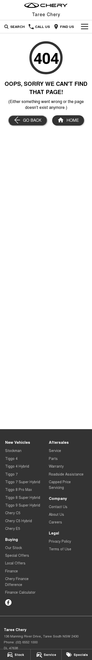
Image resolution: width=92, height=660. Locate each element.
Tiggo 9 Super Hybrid (22, 505)
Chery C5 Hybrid (18, 520)
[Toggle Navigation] (84, 26)
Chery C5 (12, 512)
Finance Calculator (20, 592)
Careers (55, 521)
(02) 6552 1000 (27, 642)
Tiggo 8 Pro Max (18, 489)
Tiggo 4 (11, 458)
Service (55, 450)
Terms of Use (60, 548)
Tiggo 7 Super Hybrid (22, 481)
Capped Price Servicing (60, 484)
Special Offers (17, 555)
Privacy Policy (60, 541)
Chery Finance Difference (17, 581)
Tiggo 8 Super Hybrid (22, 497)
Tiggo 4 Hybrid (17, 466)
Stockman (13, 450)
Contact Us (58, 506)
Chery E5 (12, 528)
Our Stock (13, 547)
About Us (56, 514)
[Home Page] (46, 5)
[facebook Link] (8, 602)
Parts (53, 458)
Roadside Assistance (66, 474)
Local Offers (15, 562)
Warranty (56, 466)
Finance (11, 570)
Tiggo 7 (11, 474)
